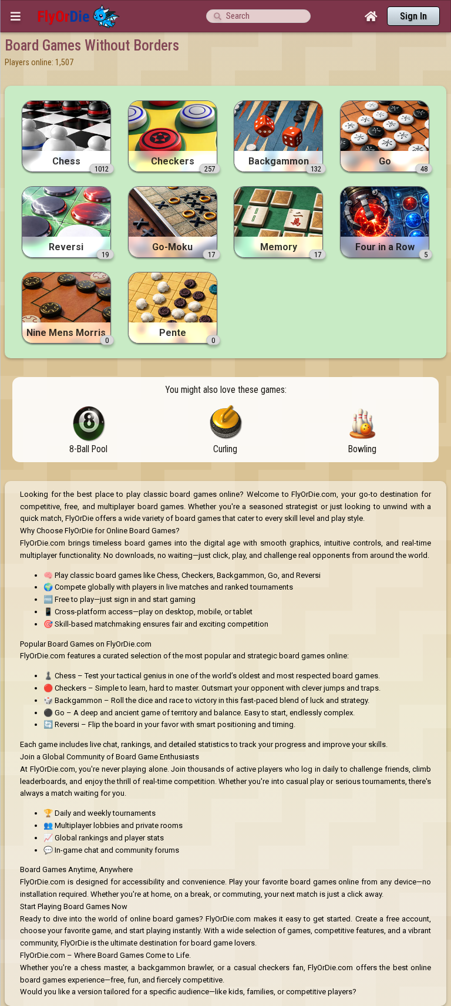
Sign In (413, 16)
